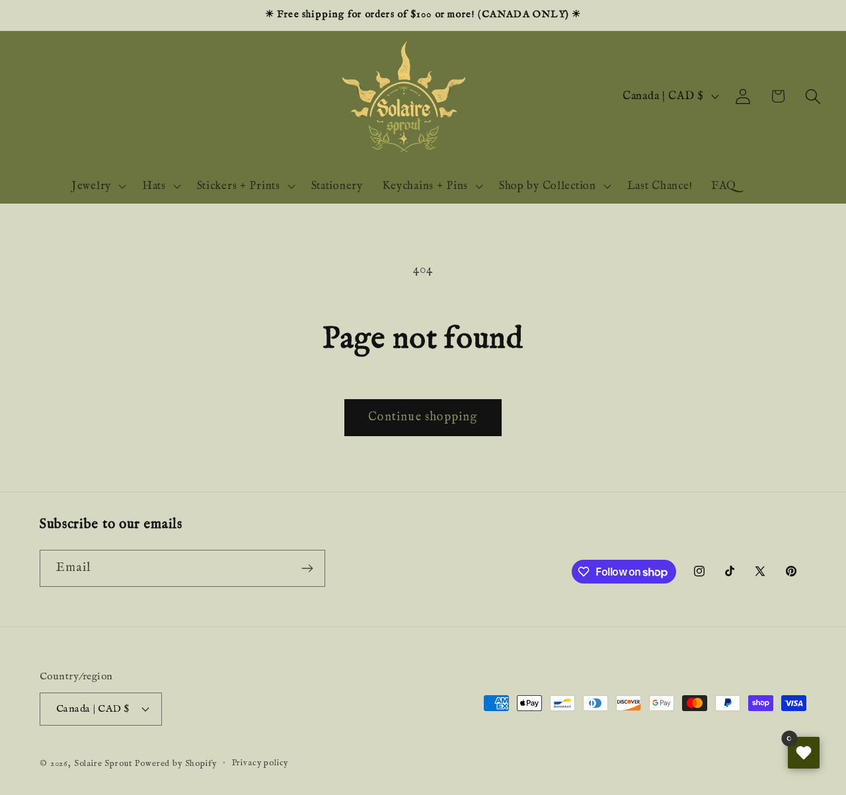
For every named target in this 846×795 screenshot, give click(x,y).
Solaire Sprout (103, 763)
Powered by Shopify (175, 763)
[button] (812, 96)
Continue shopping (422, 417)
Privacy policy (260, 763)
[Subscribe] (307, 568)
